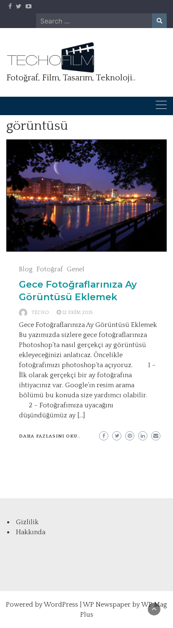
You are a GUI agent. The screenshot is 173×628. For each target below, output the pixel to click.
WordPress (61, 604)
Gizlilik (27, 522)
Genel (75, 269)
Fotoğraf (50, 269)
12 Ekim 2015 (77, 312)
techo (40, 312)
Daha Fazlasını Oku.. (50, 436)
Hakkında (30, 532)
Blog (26, 269)
